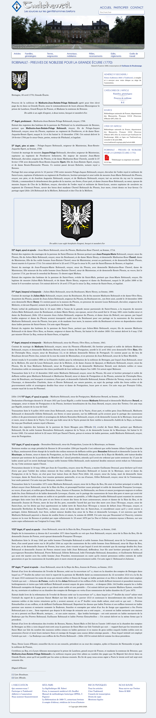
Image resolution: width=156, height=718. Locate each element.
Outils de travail (133, 54)
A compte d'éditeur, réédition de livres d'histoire (63, 702)
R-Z (122, 102)
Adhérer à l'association (22, 694)
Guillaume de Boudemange (132, 66)
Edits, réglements (116, 54)
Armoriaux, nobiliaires (72, 54)
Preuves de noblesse (122, 98)
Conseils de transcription (99, 694)
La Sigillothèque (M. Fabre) (54, 688)
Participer (121, 7)
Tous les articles (95, 688)
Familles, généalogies (30, 54)
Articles (17, 53)
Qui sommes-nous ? (20, 688)
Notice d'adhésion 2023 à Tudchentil (118, 77)
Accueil (106, 7)
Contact (136, 7)
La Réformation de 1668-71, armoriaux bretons (63, 699)
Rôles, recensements (95, 54)
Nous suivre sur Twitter (129, 688)
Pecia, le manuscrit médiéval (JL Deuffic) (60, 691)
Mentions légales (95, 699)
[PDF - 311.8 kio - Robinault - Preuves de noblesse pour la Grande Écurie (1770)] (107, 159)
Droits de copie (94, 696)
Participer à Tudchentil (22, 691)
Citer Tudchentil (95, 691)
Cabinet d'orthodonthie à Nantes (13, 711)
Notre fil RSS (124, 691)
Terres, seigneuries (52, 54)
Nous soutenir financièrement (25, 696)
